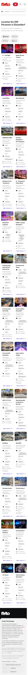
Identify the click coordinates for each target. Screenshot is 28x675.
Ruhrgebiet (20, 286)
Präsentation (8, 68)
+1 (6, 114)
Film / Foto (7, 65)
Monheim (7, 472)
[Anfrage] (15, 4)
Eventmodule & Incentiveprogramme (22, 67)
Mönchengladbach (8, 162)
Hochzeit (7, 199)
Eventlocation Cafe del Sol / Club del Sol (6, 273)
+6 (18, 508)
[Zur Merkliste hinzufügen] (10, 47)
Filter (6, 41)
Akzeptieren (13, 671)
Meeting (19, 111)
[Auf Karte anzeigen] (7, 47)
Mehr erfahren (6, 84)
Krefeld (19, 289)
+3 (18, 114)
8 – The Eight (6, 55)
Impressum (14, 661)
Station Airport (19, 495)
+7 (18, 333)
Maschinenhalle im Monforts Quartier (19, 410)
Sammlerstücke (7, 495)
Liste (16, 36)
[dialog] (13, 646)
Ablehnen (13, 668)
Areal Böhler (6, 98)
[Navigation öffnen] (25, 4)
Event (6, 63)
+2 (18, 158)
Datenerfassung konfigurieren (13, 664)
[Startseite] (2, 11)
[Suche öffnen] (20, 4)
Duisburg (7, 560)
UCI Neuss (5, 582)
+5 (18, 281)
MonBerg (5, 450)
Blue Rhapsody (19, 98)
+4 (18, 72)
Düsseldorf (7, 11)
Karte (15, 41)
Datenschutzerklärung (6, 661)
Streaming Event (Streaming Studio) (21, 243)
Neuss (6, 338)
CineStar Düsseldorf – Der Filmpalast (19, 140)
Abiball (19, 275)
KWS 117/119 (6, 408)
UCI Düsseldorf (19, 537)
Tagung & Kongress (8, 240)
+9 (6, 333)
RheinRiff (18, 450)
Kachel (7, 36)
